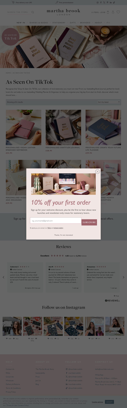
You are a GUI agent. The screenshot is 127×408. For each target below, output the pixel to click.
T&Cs (49, 228)
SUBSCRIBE (89, 222)
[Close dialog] (97, 171)
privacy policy (58, 228)
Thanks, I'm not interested (63, 235)
